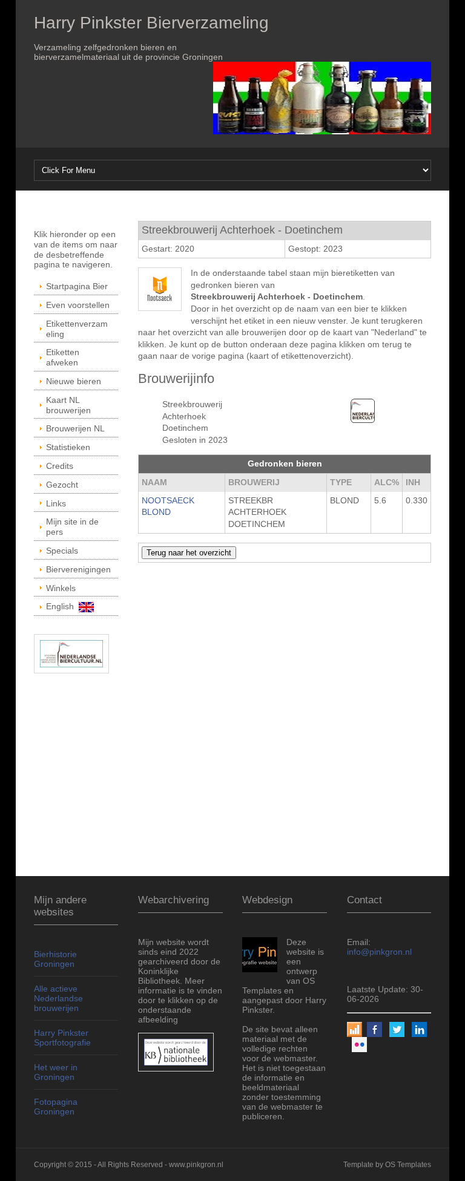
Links (56, 503)
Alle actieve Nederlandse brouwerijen (58, 998)
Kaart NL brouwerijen (68, 405)
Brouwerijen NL (75, 428)
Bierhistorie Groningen (55, 959)
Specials (62, 550)
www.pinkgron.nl (196, 1164)
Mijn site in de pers (72, 527)
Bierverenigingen (78, 569)
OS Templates (408, 1164)
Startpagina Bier (77, 286)
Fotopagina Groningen (56, 1106)
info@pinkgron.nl (379, 952)
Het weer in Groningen (56, 1072)
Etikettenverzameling (77, 329)
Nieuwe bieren (73, 381)
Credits (59, 466)
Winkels (61, 588)
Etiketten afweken (62, 357)
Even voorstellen (78, 305)
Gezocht (62, 484)
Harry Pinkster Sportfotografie (62, 1037)
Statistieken (68, 447)
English (62, 606)
